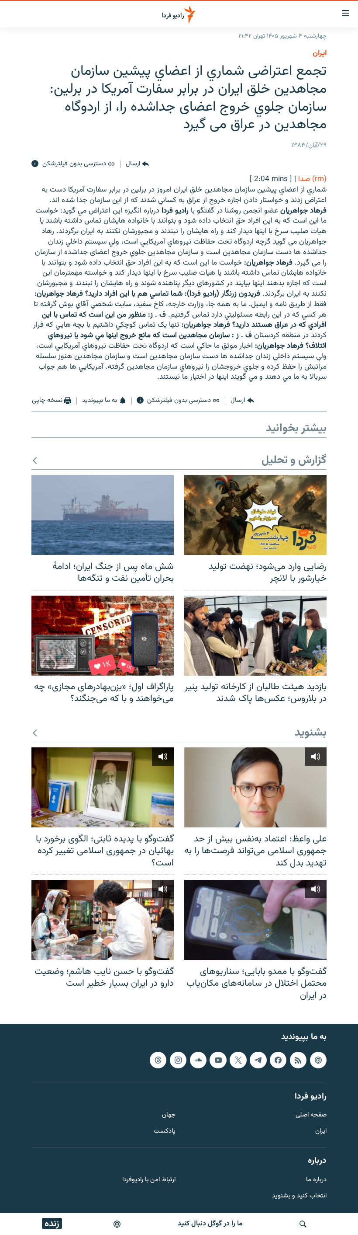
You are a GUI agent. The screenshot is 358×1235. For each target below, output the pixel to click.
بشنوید (311, 733)
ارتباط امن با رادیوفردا (149, 1180)
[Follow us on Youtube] (218, 1060)
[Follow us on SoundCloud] (198, 1060)
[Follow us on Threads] (158, 1060)
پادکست (165, 1131)
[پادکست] (117, 1224)
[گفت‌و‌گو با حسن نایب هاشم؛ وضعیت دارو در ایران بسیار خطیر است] (102, 920)
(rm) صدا (312, 179)
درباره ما (316, 1180)
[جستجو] (303, 1224)
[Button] (137, 164)
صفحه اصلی (311, 1115)
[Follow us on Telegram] (258, 1060)
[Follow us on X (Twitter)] (238, 1060)
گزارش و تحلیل (294, 460)
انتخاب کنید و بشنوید (299, 1196)
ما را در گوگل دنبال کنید (210, 1223)
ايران (320, 53)
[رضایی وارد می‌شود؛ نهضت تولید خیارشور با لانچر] (255, 515)
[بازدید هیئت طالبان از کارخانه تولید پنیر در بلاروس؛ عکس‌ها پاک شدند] (255, 636)
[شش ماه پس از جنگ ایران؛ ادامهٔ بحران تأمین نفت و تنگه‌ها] (102, 515)
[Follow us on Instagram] (178, 1060)
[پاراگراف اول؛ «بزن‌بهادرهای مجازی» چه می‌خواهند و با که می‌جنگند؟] (102, 636)
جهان (169, 1115)
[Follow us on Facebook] (278, 1060)
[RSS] (298, 1060)
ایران (321, 1131)
